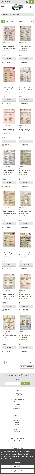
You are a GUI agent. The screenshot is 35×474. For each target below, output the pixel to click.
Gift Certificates (17, 402)
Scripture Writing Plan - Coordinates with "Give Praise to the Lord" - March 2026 (25, 130)
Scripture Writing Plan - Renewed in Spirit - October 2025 (25, 213)
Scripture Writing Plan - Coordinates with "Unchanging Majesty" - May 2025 (25, 337)
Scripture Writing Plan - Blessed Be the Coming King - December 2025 (25, 171)
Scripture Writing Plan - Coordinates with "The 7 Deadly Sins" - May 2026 (25, 89)
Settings (17, 462)
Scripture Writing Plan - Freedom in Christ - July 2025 (8, 295)
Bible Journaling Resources (17, 420)
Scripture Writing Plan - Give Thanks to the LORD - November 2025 (9, 213)
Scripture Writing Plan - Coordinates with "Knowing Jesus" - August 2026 (25, 48)
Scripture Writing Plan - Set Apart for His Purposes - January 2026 (9, 171)
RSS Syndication (17, 429)
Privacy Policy (17, 431)
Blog (17, 427)
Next (30, 362)
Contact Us (17, 424)
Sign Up (20, 406)
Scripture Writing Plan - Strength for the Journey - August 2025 (25, 254)
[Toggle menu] (2, 7)
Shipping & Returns (18, 408)
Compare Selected (26, 367)
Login (14, 406)
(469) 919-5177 (7, 2)
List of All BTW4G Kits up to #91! (9, 336)
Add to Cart (9, 58)
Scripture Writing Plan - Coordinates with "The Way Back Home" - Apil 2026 (8, 130)
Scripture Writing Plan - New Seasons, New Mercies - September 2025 (8, 254)
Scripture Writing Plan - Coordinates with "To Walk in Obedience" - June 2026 (8, 89)
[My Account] (27, 2)
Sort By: (13, 21)
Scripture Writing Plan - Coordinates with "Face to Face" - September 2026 (8, 48)
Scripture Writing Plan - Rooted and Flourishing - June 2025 (25, 295)
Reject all (17, 467)
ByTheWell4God (6, 42)
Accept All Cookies (17, 471)
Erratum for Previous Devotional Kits (17, 441)
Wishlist (17, 404)
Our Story (17, 418)
